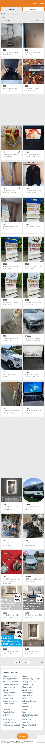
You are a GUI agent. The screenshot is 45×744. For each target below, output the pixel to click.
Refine (36, 21)
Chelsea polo (27, 693)
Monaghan (13, 229)
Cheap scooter (9, 693)
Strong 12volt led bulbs (29, 726)
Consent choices (17, 742)
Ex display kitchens (11, 682)
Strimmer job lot (9, 722)
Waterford (37, 340)
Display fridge (27, 684)
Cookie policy (5, 742)
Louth (10, 54)
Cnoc (24, 712)
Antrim (31, 509)
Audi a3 (25, 704)
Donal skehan (8, 712)
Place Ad (33, 9)
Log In (42, 3)
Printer (24, 709)
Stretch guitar (8, 720)
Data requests (26, 741)
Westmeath (12, 193)
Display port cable (10, 684)
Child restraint (27, 695)
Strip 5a (25, 722)
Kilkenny (11, 413)
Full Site (3, 741)
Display (25, 676)
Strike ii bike (27, 720)
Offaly (8, 90)
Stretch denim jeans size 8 (30, 716)
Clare (30, 54)
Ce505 (24, 698)
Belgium (6, 709)
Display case (27, 690)
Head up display (9, 687)
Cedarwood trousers (11, 701)
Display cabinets (9, 676)
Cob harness (8, 715)
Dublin (34, 90)
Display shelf (8, 690)
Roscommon (7, 583)
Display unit (27, 687)
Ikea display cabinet (11, 679)
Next (41, 662)
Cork (37, 157)
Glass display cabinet (30, 679)
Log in (18, 741)
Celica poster (8, 704)
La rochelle (7, 707)
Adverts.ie (10, 3)
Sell (23, 736)
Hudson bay (27, 707)
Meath (9, 545)
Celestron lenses (29, 701)
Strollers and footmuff (11, 725)
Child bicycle (8, 695)
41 (28, 662)
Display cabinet (28, 682)
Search (11, 9)
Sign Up (35, 3)
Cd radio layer (8, 698)
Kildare (31, 229)
